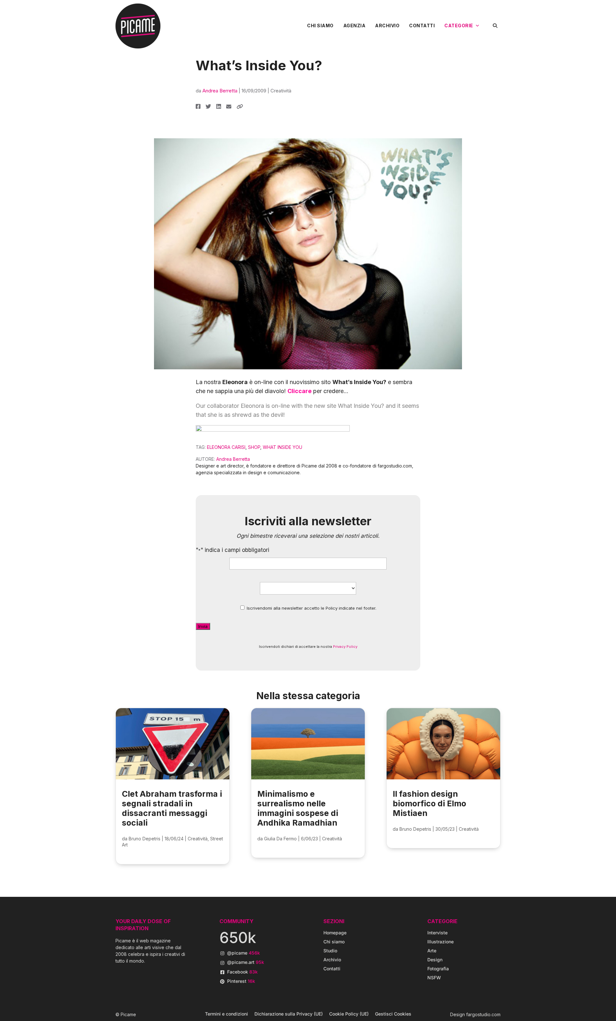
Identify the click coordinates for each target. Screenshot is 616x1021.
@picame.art (245, 962)
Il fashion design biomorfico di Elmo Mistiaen (429, 803)
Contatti (422, 25)
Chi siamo (320, 25)
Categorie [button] (458, 25)
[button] (495, 25)
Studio (330, 950)
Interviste (437, 932)
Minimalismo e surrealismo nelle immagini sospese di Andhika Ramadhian (297, 808)
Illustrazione (440, 941)
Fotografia (438, 968)
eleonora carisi (226, 447)
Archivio (387, 25)
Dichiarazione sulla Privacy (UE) (288, 1014)
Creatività (280, 91)
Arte (431, 950)
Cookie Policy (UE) (349, 1014)
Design (434, 959)
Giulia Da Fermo (280, 838)
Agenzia (354, 25)
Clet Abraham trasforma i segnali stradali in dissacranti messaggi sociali (172, 808)
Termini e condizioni (226, 1014)
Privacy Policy (345, 646)
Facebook (242, 971)
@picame (243, 953)
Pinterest (241, 981)
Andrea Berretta (219, 91)
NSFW (434, 977)
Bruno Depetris (144, 838)
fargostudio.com (483, 1014)
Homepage (334, 932)
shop (254, 447)
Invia (203, 626)
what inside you (282, 447)
